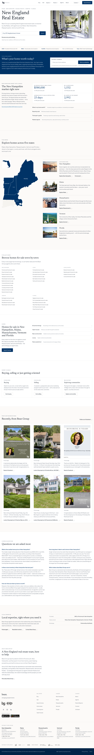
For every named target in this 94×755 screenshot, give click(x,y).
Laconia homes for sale (7, 285)
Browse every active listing (9, 37)
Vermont (4, 295)
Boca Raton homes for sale (39, 302)
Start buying (8, 394)
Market (55, 2)
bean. (4, 694)
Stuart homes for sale (38, 309)
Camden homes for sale (38, 276)
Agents (62, 2)
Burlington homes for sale (8, 298)
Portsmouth (78, 176)
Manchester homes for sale (8, 278)
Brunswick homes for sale (39, 274)
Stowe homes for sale (7, 300)
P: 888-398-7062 (6, 736)
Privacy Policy (85, 751)
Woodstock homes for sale (8, 302)
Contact (77, 706)
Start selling (38, 394)
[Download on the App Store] (6, 716)
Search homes (7, 350)
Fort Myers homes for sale (39, 307)
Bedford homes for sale (7, 281)
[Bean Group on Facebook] (3, 709)
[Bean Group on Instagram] (7, 709)
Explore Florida (63, 238)
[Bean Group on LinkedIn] (11, 709)
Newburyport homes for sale (70, 272)
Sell (43, 2)
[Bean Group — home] (6, 2)
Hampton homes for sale (8, 276)
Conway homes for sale (7, 287)
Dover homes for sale (7, 272)
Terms (91, 751)
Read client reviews (17, 629)
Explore (48, 2)
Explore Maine (63, 192)
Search (42, 33)
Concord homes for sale (7, 283)
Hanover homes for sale (7, 289)
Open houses (40, 712)
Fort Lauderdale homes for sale (40, 300)
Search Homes (87, 2)
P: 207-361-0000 (24, 734)
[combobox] (65, 62)
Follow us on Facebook (86, 419)
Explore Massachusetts (65, 208)
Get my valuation (84, 62)
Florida (34, 295)
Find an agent (6, 629)
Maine (34, 267)
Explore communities (71, 394)
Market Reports (79, 703)
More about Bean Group (8, 678)
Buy (39, 2)
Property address (57, 59)
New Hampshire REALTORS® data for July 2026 (12, 106)
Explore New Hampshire (65, 176)
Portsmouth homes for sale (8, 270)
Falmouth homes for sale (39, 281)
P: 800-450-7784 (43, 734)
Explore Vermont (64, 222)
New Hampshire (5, 267)
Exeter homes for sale (7, 274)
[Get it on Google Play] (15, 716)
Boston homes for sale (69, 270)
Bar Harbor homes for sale (39, 278)
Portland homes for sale (38, 270)
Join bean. (77, 709)
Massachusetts (67, 267)
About (67, 2)
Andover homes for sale (69, 274)
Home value (39, 706)
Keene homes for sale (7, 292)
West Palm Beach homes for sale (40, 304)
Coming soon (40, 709)
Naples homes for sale (38, 298)
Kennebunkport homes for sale (40, 272)
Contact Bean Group (31, 629)
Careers (76, 2)
